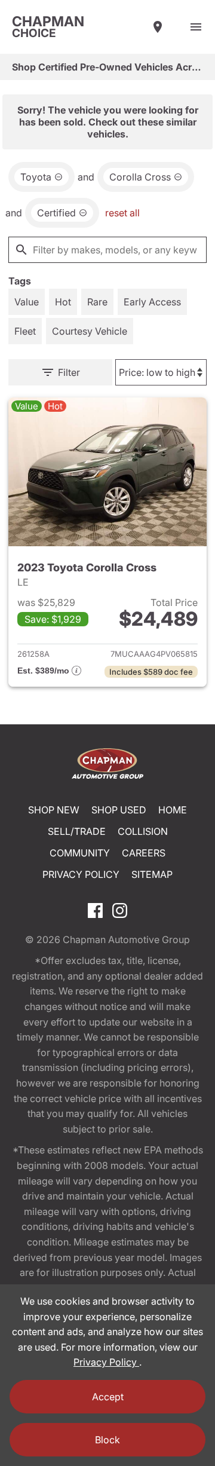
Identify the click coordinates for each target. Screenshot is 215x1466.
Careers (143, 853)
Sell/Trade (77, 831)
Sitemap (152, 874)
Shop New (53, 810)
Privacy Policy (80, 874)
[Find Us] (158, 27)
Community (80, 853)
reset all (122, 213)
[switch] (196, 27)
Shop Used (118, 810)
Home (172, 810)
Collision (143, 831)
